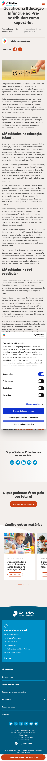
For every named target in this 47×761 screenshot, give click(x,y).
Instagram (20, 429)
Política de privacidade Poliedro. (29, 751)
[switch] (41, 381)
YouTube (29, 462)
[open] (43, 3)
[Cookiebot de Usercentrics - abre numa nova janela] (34, 335)
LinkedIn (20, 49)
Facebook (15, 49)
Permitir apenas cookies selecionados (23, 418)
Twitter (35, 462)
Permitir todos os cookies (23, 411)
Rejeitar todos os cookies (23, 424)
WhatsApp (11, 724)
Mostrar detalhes (33, 404)
